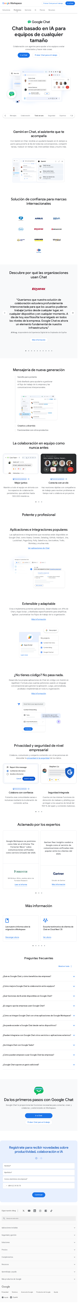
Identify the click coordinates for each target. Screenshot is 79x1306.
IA (35, 10)
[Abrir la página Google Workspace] (12, 3)
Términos (15, 1292)
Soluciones (6, 10)
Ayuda (56, 1292)
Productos (17, 10)
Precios (42, 10)
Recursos (52, 10)
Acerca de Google (27, 1292)
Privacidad (5, 1292)
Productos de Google (43, 1292)
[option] (13, 116)
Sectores (28, 10)
